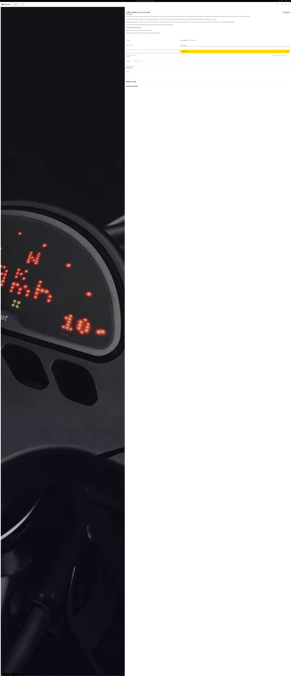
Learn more (128, 56)
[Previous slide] (6, 674)
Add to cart (184, 51)
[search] (285, 4)
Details (128, 61)
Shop (15, 4)
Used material (137, 61)
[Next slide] (14, 674)
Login (282, 4)
